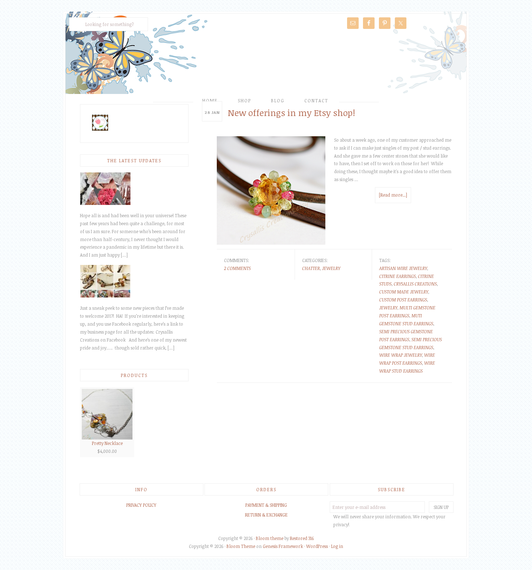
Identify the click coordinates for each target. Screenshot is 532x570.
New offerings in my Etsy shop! (291, 113)
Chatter (311, 268)
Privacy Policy (141, 505)
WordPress (317, 546)
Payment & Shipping (266, 505)
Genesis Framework (283, 546)
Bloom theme (269, 538)
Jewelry (331, 268)
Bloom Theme (241, 546)
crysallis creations (415, 284)
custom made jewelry (403, 292)
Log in (337, 546)
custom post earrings (403, 300)
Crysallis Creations (266, 64)
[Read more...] (393, 195)
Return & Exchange (266, 515)
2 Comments (237, 268)
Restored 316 (302, 538)
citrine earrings (397, 276)
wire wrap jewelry (400, 355)
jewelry (388, 307)
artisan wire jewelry (403, 268)
